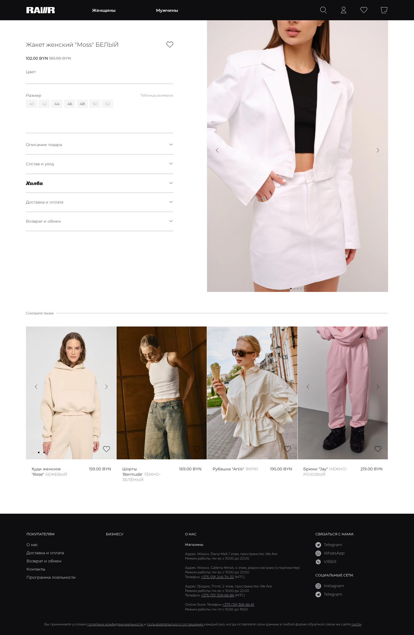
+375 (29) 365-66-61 (238, 604)
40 (31, 103)
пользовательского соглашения (175, 624)
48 (82, 103)
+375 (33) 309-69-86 (217, 595)
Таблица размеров (157, 95)
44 (56, 103)
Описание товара (44, 144)
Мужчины (167, 10)
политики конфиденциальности (115, 624)
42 (44, 103)
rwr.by (356, 624)
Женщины (103, 10)
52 (107, 103)
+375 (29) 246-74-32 (217, 577)
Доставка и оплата (44, 202)
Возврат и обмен (43, 221)
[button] (217, 150)
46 (69, 103)
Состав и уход (40, 163)
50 (95, 103)
